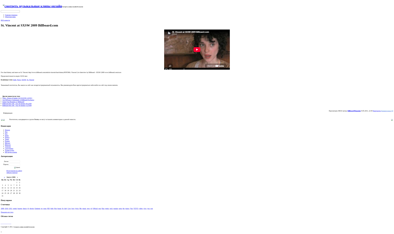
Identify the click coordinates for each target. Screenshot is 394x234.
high (51, 208)
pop (99, 208)
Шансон (8, 145)
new (88, 208)
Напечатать (377, 111)
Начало (7, 130)
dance (25, 208)
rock (111, 208)
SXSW (24, 80)
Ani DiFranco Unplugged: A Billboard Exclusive (18, 100)
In (62, 208)
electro (32, 208)
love (73, 208)
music (84, 208)
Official (95, 208)
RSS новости (5, 20)
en (41, 208)
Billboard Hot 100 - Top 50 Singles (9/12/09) (17, 104)
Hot (55, 208)
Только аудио (9, 150)
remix (107, 208)
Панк (7, 135)
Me (80, 208)
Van (131, 208)
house (59, 208)
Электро (8, 147)
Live (69, 208)
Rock (19, 80)
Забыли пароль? (12, 172)
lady (65, 208)
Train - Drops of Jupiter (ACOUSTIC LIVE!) (17, 98)
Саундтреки (9, 148)
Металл (7, 143)
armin (15, 208)
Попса (7, 137)
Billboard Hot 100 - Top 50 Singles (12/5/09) (17, 105)
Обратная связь (10, 17)
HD (48, 208)
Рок (6, 132)
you (148, 208)
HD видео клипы (11, 152)
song (120, 208)
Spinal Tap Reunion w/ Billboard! (13, 102)
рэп (151, 208)
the (124, 208)
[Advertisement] (197, 90)
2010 (6, 208)
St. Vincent (30, 80)
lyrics (77, 208)
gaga (44, 208)
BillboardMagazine (354, 111)
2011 (10, 208)
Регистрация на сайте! (14, 171)
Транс (7, 139)
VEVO (135, 208)
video (141, 208)
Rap (103, 208)
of (91, 208)
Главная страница (11, 15)
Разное (7, 141)
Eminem (37, 208)
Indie (14, 80)
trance (127, 208)
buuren (20, 208)
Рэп (6, 134)
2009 (2, 208)
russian (115, 208)
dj (28, 208)
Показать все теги (7, 212)
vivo (144, 208)
